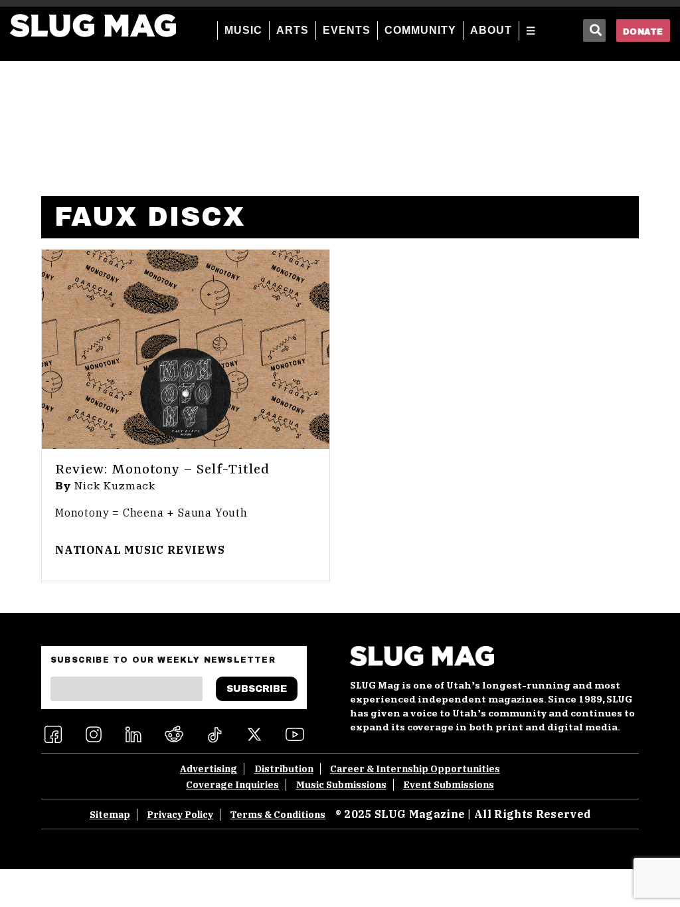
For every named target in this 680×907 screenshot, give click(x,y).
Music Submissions (341, 785)
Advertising (208, 769)
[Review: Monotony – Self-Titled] (185, 349)
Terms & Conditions (277, 815)
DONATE (643, 32)
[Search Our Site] (594, 30)
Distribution (283, 769)
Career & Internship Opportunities (415, 769)
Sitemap (110, 815)
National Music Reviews (140, 549)
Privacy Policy (180, 815)
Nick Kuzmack (115, 486)
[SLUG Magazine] (93, 26)
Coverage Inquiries (232, 785)
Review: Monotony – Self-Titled (162, 470)
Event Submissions (448, 785)
